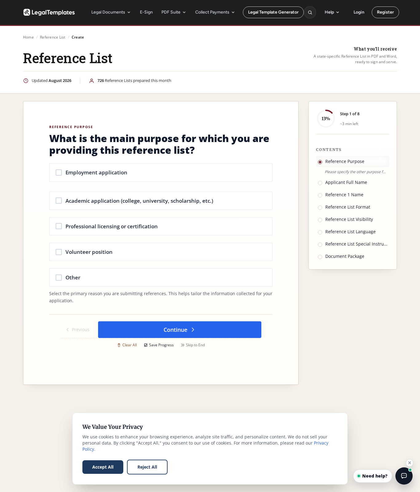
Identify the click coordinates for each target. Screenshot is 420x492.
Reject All (147, 467)
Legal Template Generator (273, 12)
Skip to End (195, 345)
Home (28, 37)
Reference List (52, 37)
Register (385, 12)
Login (359, 12)
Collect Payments (212, 12)
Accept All (102, 467)
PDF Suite (170, 12)
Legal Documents (108, 12)
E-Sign (146, 12)
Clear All (129, 345)
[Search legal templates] (310, 12)
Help (329, 12)
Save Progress (161, 345)
